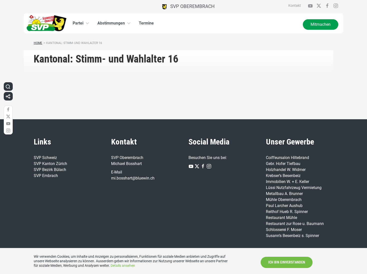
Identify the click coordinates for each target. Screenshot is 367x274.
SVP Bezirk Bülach (50, 169)
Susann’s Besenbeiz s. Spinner (292, 235)
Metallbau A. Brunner (284, 193)
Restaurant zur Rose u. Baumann (295, 223)
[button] (8, 86)
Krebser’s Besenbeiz (283, 175)
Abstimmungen (111, 23)
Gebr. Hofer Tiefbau (283, 163)
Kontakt (294, 6)
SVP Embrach (46, 175)
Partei (78, 23)
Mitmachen (321, 24)
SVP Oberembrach (191, 6)
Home (38, 43)
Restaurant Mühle (281, 217)
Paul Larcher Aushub (284, 205)
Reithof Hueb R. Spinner (287, 211)
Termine (146, 23)
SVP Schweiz (45, 157)
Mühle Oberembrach (284, 199)
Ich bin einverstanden (286, 262)
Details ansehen (123, 266)
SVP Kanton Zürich (50, 163)
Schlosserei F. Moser (284, 229)
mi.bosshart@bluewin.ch (133, 178)
